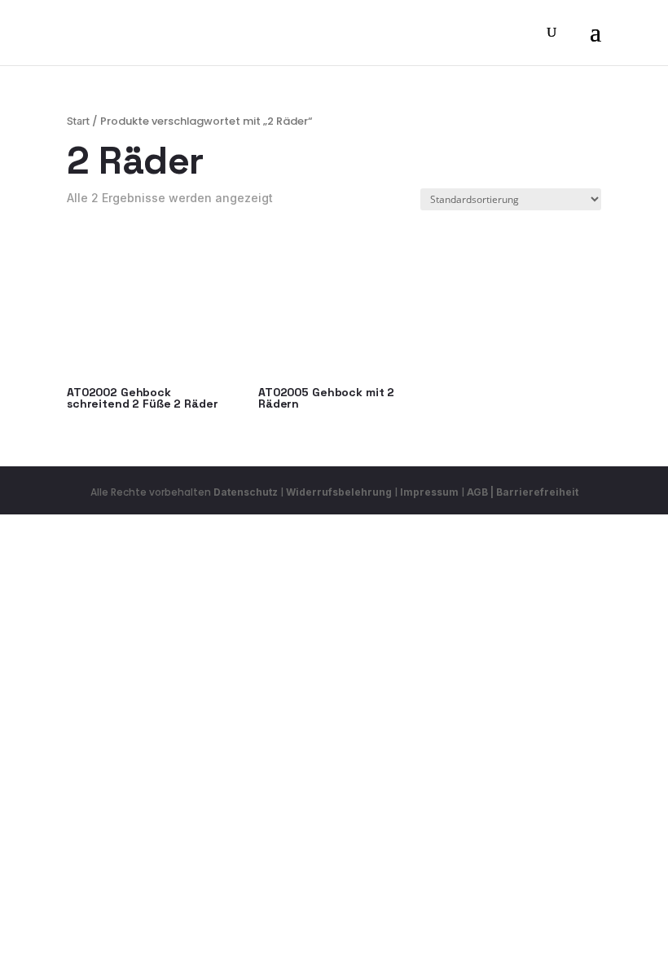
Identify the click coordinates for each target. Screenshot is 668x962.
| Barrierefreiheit (534, 492)
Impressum (429, 492)
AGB (477, 492)
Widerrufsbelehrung (340, 492)
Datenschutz (245, 492)
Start (78, 121)
